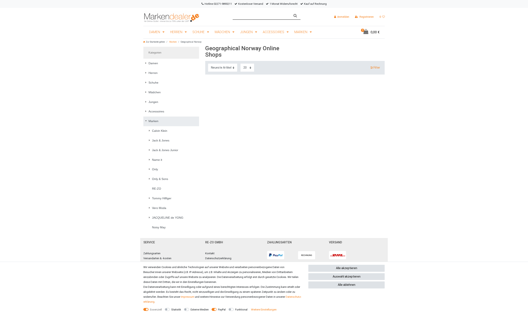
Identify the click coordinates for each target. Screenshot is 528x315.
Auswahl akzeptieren (347, 276)
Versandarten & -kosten (157, 258)
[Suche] (295, 15)
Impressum (187, 296)
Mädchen (223, 32)
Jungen (246, 32)
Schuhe (198, 32)
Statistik (176, 309)
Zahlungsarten (151, 253)
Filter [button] (377, 67)
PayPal (222, 309)
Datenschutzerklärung (218, 258)
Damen (155, 32)
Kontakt (209, 253)
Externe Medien (200, 309)
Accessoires (274, 32)
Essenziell (156, 309)
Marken (301, 32)
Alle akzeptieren (346, 268)
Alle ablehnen (346, 284)
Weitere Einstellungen (264, 309)
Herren (176, 32)
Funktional (241, 309)
